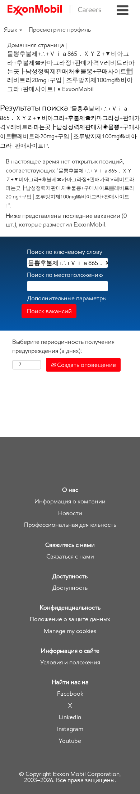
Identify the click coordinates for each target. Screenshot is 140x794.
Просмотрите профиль (60, 29)
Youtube (70, 740)
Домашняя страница (36, 45)
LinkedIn (70, 717)
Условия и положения (70, 662)
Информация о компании (70, 501)
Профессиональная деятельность (70, 524)
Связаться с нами (70, 556)
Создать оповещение (86, 364)
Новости (70, 513)
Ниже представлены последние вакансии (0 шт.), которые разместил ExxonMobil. (66, 220)
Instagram (70, 729)
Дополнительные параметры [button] (67, 298)
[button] (122, 10)
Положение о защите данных (70, 619)
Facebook (70, 693)
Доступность (70, 587)
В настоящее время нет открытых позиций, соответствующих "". (70, 183)
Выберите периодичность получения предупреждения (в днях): (63, 346)
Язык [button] (11, 29)
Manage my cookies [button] (70, 631)
